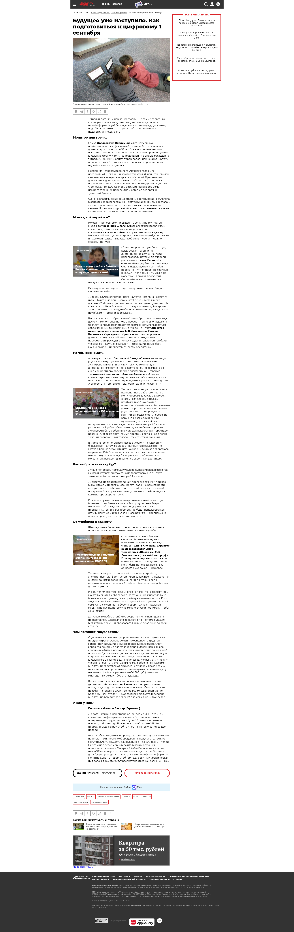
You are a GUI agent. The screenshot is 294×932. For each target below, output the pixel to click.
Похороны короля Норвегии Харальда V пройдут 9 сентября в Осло (197, 35)
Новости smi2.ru (83, 866)
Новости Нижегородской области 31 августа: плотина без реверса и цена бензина (197, 47)
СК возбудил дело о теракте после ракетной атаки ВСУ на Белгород (196, 59)
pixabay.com (143, 104)
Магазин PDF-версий (155, 876)
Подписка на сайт (101, 879)
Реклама (138, 876)
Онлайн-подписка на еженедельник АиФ (189, 876)
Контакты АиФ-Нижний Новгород (129, 879)
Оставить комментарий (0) (147, 773)
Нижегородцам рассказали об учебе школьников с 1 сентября (149, 825)
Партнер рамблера (118, 921)
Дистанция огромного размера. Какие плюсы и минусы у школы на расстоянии (101, 826)
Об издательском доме (103, 876)
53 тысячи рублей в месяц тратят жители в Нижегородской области (197, 71)
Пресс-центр (124, 876)
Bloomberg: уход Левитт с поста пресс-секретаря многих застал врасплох (197, 23)
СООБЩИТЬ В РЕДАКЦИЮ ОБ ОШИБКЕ (165, 879)
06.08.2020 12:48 (80, 12)
